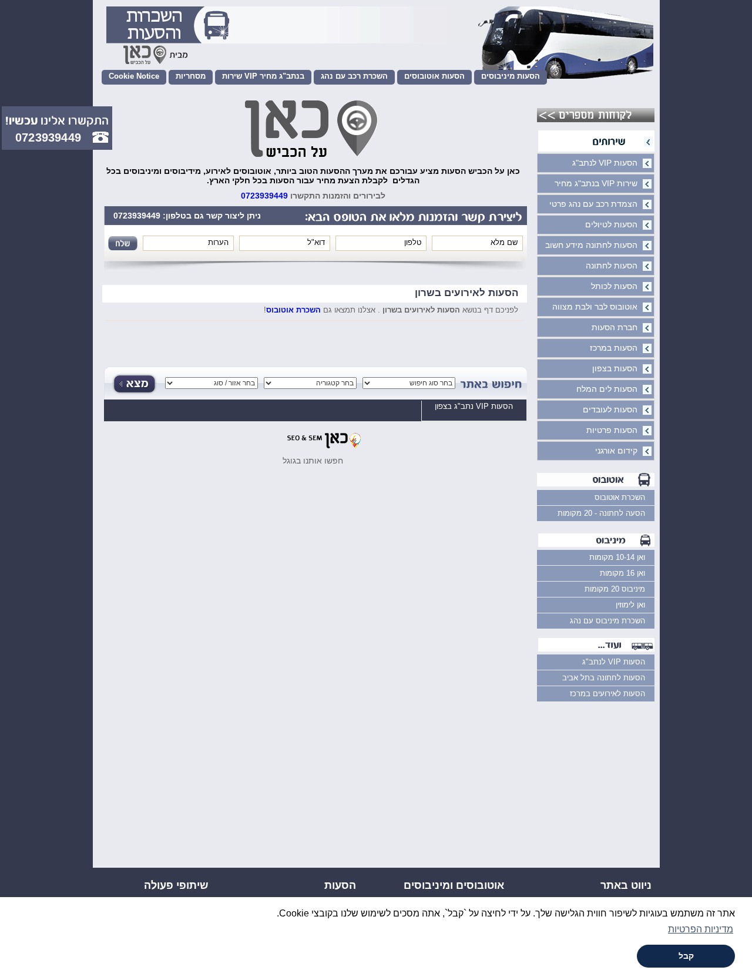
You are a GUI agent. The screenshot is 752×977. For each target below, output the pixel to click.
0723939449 (264, 195)
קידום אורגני (616, 450)
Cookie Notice (134, 76)
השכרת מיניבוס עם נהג (607, 620)
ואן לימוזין (630, 604)
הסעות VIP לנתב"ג (604, 162)
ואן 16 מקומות (622, 573)
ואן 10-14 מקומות (617, 557)
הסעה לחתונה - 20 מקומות (601, 513)
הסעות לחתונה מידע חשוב (591, 245)
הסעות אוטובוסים (434, 76)
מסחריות (191, 76)
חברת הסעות (614, 327)
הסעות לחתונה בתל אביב (603, 677)
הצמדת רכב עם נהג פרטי (593, 204)
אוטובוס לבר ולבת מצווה (594, 306)
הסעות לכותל (614, 286)
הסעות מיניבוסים (510, 76)
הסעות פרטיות (611, 430)
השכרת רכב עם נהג (354, 76)
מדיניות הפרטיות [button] (700, 929)
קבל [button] (686, 956)
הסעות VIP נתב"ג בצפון (474, 406)
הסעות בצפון (614, 368)
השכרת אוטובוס (293, 309)
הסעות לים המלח (606, 389)
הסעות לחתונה (611, 265)
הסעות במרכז (613, 347)
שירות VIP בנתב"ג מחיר (263, 76)
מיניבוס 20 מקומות (615, 589)
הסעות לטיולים (611, 224)
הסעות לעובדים (610, 409)
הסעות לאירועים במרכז (607, 693)
